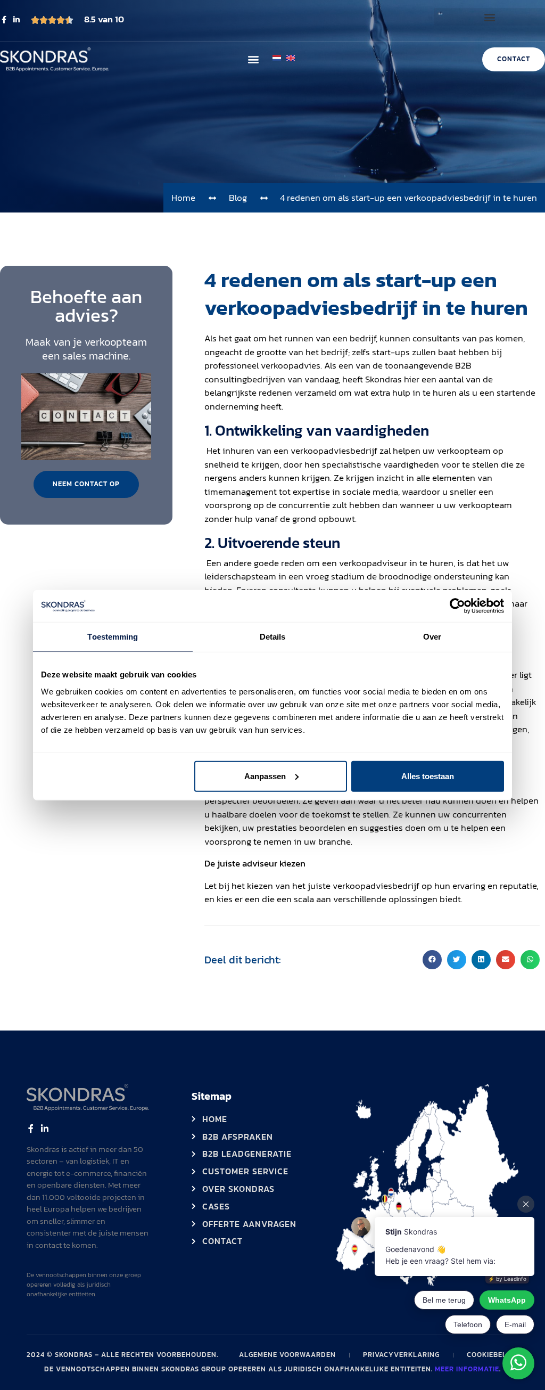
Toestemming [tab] (112, 636)
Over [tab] (432, 636)
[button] (489, 17)
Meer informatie (467, 1369)
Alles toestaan (427, 775)
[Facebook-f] (3, 19)
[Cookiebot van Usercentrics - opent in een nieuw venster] (457, 606)
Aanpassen (265, 775)
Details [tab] (273, 636)
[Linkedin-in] (16, 19)
